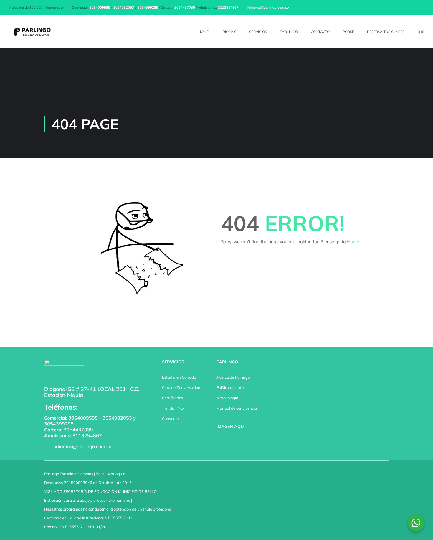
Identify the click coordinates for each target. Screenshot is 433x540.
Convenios (171, 418)
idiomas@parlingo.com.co (268, 7)
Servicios (258, 31)
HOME (203, 31)
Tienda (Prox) (174, 408)
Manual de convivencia (236, 408)
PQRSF (348, 31)
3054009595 (100, 7)
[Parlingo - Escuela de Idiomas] (31, 34)
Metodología (227, 397)
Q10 (420, 31)
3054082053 (123, 7)
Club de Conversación (181, 387)
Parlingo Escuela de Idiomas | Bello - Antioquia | (85, 473)
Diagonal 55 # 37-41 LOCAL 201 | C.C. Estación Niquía (91, 392)
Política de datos (230, 387)
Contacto (320, 31)
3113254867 (228, 7)
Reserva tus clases (385, 31)
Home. (353, 241)
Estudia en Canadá (179, 377)
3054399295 (148, 7)
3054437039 (184, 7)
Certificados (172, 397)
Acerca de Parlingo (233, 377)
